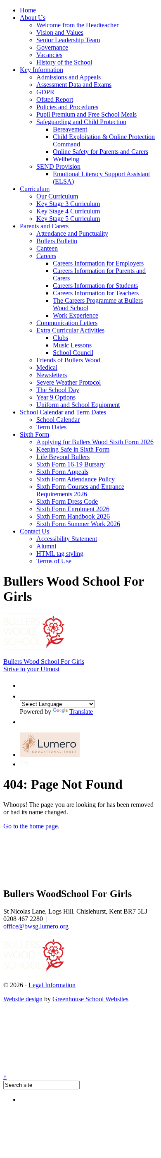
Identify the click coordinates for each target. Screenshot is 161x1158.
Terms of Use (53, 561)
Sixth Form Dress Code (67, 501)
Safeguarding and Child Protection (81, 121)
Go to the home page (30, 826)
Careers (46, 255)
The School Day (57, 389)
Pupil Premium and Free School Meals (86, 114)
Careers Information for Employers (98, 263)
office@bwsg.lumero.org (36, 926)
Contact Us (34, 531)
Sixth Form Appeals (62, 471)
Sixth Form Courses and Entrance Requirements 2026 (80, 490)
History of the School (64, 62)
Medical (46, 367)
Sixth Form (34, 434)
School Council (73, 352)
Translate (81, 711)
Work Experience (75, 315)
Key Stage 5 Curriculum (68, 218)
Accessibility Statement (66, 538)
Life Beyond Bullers (63, 456)
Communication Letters (66, 322)
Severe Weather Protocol (68, 382)
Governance (52, 47)
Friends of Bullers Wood (68, 360)
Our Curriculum (57, 196)
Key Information (41, 69)
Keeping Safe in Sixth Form (72, 449)
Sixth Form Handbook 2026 (73, 516)
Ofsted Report (54, 99)
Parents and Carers (44, 226)
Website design (23, 998)
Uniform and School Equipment (78, 404)
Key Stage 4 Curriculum (68, 211)
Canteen (47, 248)
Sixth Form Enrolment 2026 (72, 508)
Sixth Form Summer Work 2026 (78, 523)
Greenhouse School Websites (90, 998)
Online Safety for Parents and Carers (100, 151)
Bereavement (70, 129)
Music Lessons (72, 345)
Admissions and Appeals (68, 77)
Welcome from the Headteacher (77, 25)
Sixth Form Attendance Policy (75, 479)
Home (28, 10)
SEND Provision (58, 166)
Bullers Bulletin (56, 240)
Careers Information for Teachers (96, 293)
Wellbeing (66, 159)
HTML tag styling (59, 553)
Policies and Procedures (67, 106)
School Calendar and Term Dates (63, 412)
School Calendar (58, 419)
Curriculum (35, 188)
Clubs (60, 337)
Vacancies (49, 54)
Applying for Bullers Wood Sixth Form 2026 (95, 441)
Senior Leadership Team (68, 39)
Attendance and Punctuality (72, 233)
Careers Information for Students (95, 285)
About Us (32, 17)
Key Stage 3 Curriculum (68, 203)
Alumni (46, 546)
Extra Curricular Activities (70, 330)
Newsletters (51, 374)
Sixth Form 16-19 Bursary (70, 464)
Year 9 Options (56, 397)
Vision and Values (59, 32)
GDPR (45, 92)
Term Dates (51, 427)
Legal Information (52, 984)
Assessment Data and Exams (73, 84)
